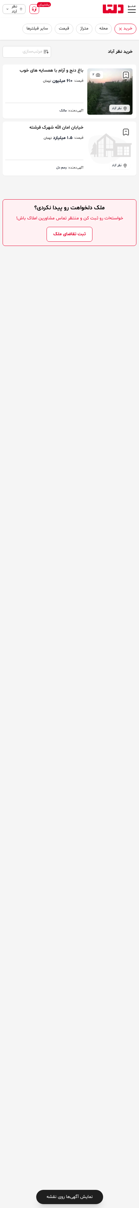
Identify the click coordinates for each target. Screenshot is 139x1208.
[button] (120, 29)
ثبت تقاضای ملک (69, 234)
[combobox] (26, 51)
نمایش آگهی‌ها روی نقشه (70, 1197)
